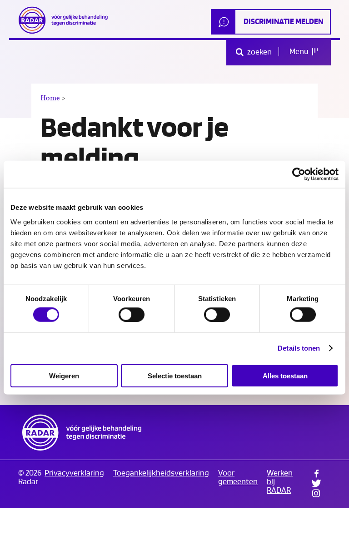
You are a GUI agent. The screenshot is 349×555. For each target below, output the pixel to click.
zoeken (259, 52)
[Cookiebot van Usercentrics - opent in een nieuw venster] (299, 174)
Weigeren (64, 375)
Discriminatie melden (283, 21)
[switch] (132, 314)
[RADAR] (66, 20)
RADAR (81, 432)
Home (50, 98)
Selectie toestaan (175, 375)
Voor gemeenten (238, 477)
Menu (299, 51)
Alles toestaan (285, 375)
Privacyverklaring (74, 473)
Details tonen (299, 348)
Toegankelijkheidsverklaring (161, 473)
